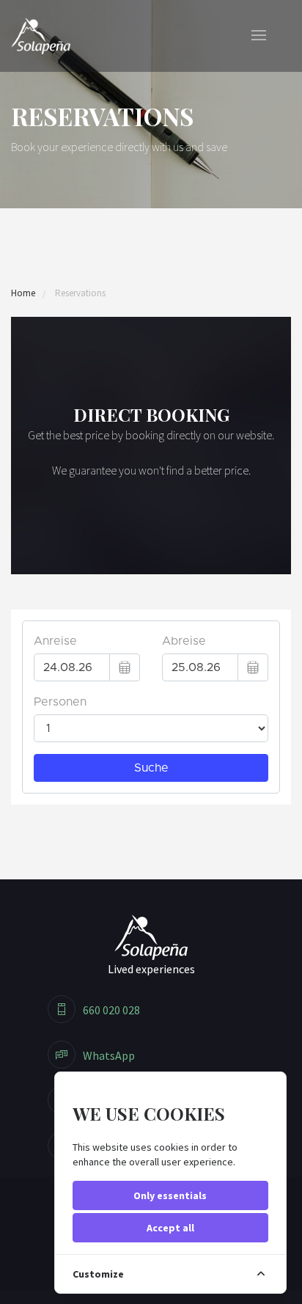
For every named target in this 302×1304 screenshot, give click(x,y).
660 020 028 (111, 1010)
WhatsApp (109, 1055)
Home (23, 293)
